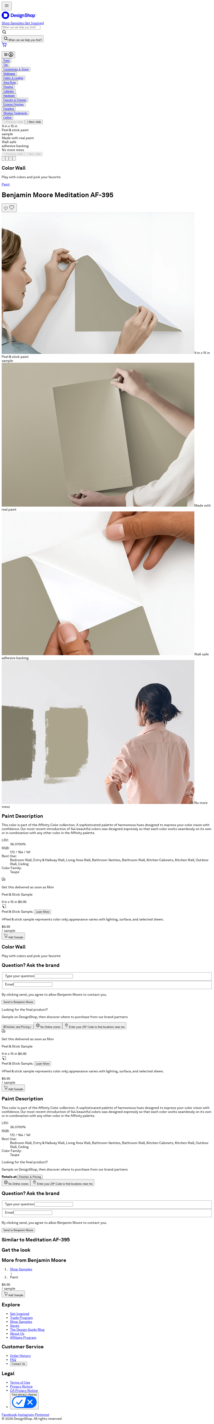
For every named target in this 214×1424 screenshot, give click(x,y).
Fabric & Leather (13, 78)
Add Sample (15, 937)
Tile (5, 64)
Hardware (9, 95)
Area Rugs (9, 82)
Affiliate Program (23, 1338)
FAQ (13, 1360)
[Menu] (8, 54)
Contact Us (18, 1364)
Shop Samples (13, 23)
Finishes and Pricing (16, 1027)
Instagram (26, 1415)
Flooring (8, 86)
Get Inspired (34, 23)
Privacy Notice (21, 1386)
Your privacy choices (24, 1394)
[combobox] (21, 27)
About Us (17, 1334)
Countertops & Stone (16, 69)
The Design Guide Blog (27, 1330)
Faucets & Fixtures (15, 100)
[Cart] (107, 45)
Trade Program (21, 1318)
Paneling (8, 108)
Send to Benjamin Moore (18, 1002)
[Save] (9, 207)
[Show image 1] (3, 158)
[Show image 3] (10, 158)
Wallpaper (9, 73)
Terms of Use (20, 1383)
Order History (20, 1356)
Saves (14, 1326)
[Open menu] (7, 6)
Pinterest (42, 1415)
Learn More (42, 911)
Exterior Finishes (13, 104)
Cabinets (8, 91)
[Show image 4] (14, 158)
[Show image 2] (7, 158)
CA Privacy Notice (24, 1390)
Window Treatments (15, 113)
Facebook (9, 1415)
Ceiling (7, 117)
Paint (6, 60)
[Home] (20, 19)
